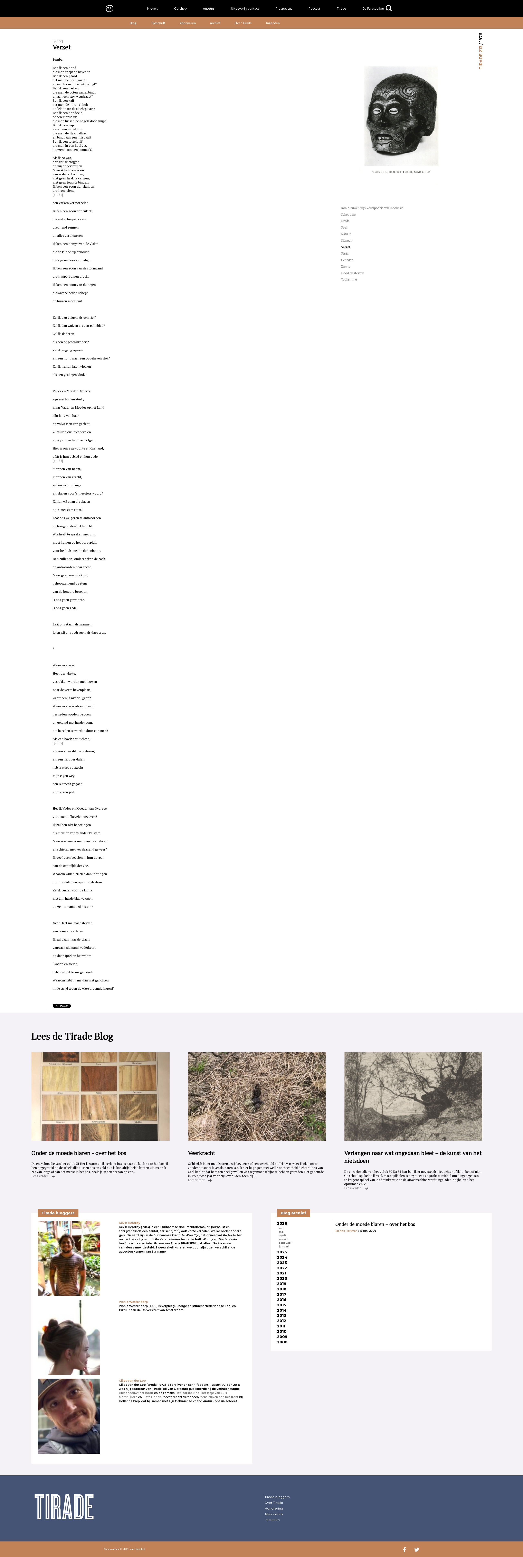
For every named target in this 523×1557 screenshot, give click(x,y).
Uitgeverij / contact (245, 8)
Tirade (341, 8)
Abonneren (188, 23)
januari (284, 1246)
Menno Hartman (346, 1230)
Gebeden (347, 260)
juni (281, 1228)
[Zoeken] (388, 8)
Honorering (274, 1508)
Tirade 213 (480, 57)
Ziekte (345, 266)
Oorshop (180, 8)
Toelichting (349, 280)
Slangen (346, 240)
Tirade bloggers (277, 1497)
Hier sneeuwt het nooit (136, 1393)
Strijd (345, 253)
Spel (344, 227)
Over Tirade (243, 23)
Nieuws (152, 8)
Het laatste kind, (187, 1393)
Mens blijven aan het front (219, 1397)
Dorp (133, 1397)
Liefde (345, 221)
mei (281, 1231)
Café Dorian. (152, 1397)
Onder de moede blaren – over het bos (375, 1224)
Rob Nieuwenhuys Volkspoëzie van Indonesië (372, 208)
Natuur (346, 234)
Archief (215, 23)
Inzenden (273, 23)
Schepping (348, 214)
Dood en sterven (352, 273)
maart (283, 1239)
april (282, 1235)
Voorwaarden (111, 1549)
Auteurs (209, 8)
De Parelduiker (373, 8)
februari (285, 1242)
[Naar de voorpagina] (106, 8)
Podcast (314, 8)
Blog (133, 23)
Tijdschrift (158, 23)
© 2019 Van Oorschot (132, 1549)
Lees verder (40, 1176)
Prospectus (283, 8)
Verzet (345, 247)
